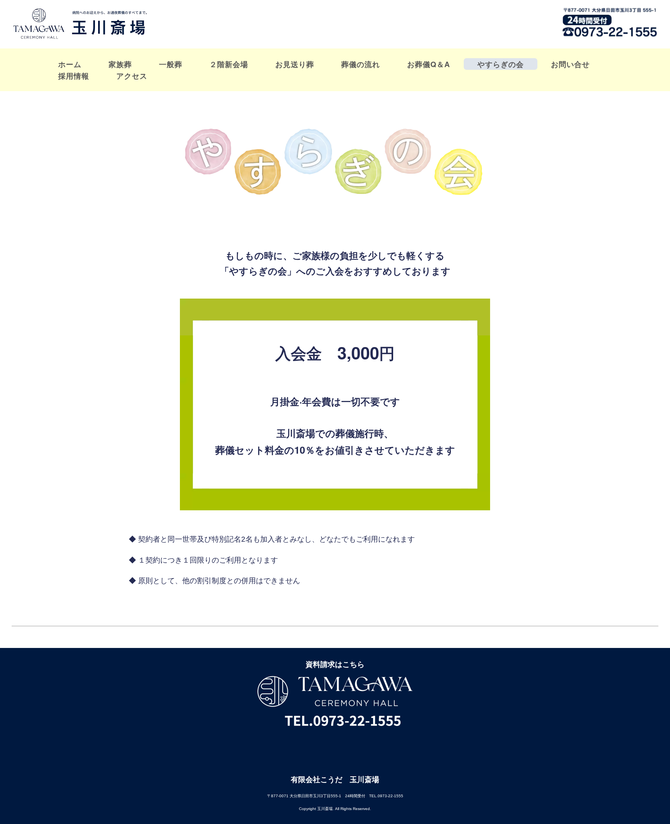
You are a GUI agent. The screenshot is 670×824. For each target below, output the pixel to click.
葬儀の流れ (360, 64)
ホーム (69, 64)
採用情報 (73, 75)
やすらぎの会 (500, 64)
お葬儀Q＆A (428, 64)
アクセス (131, 75)
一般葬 (170, 64)
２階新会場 (228, 64)
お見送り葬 (294, 64)
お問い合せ (570, 64)
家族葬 (120, 64)
